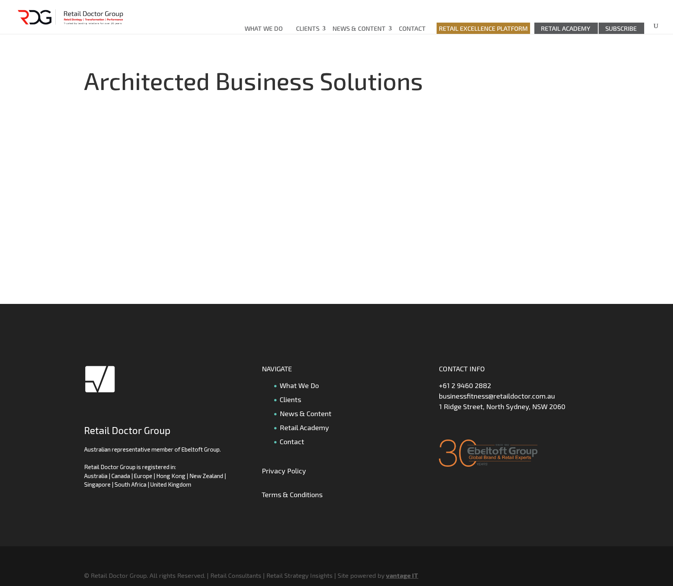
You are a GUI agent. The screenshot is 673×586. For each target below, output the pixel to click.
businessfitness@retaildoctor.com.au (497, 396)
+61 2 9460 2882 (465, 385)
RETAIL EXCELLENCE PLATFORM (483, 28)
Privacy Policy (284, 470)
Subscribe (621, 28)
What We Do (264, 28)
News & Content (359, 28)
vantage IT (402, 575)
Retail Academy (565, 28)
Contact (412, 28)
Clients (307, 28)
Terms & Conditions (292, 494)
